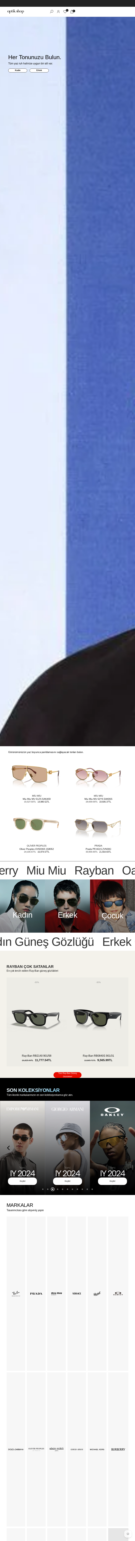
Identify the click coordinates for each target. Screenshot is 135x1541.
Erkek (39, 70)
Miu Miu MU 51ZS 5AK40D (37, 799)
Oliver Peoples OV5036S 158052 (36, 849)
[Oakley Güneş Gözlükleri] (112, 1148)
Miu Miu (36, 795)
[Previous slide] (8, 1148)
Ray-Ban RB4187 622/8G (98, 1056)
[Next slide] (127, 1148)
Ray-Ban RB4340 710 (37, 1056)
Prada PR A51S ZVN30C (98, 849)
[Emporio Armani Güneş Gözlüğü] (22, 1148)
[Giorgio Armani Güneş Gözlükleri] (67, 1148)
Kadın (17, 70)
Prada (98, 845)
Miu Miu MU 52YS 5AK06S (98, 799)
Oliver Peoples (36, 845)
